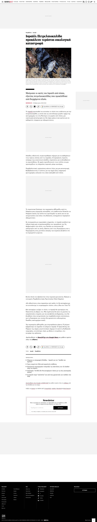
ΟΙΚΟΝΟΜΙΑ (29, 1)
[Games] (91, 2)
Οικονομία (4, 497)
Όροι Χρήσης (28, 493)
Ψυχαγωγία (4, 501)
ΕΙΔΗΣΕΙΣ (79, 1)
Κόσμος (3, 493)
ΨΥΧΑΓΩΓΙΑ (63, 1)
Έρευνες (3, 508)
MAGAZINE (47, 1)
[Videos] (86, 2)
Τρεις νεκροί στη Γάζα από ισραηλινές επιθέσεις (42, 364)
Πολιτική (3, 491)
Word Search (66, 388)
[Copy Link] (38, 106)
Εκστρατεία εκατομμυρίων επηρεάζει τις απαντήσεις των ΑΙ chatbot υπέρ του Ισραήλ (48, 367)
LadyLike (52, 495)
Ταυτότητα (28, 491)
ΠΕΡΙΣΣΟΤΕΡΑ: (29, 357)
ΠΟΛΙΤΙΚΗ (22, 1)
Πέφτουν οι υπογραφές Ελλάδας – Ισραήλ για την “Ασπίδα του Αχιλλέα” (46, 361)
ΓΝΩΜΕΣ (41, 1)
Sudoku (54, 388)
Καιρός (73, 1)
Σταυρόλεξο (47, 388)
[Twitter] (30, 106)
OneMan (51, 493)
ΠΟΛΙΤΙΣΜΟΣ (55, 1)
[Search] (94, 2)
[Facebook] (27, 106)
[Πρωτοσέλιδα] (84, 2)
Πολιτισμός (4, 499)
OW (51, 497)
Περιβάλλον (29, 32)
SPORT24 (52, 491)
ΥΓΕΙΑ (68, 1)
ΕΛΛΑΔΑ (16, 1)
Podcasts (15, 495)
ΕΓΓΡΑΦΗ (84, 490)
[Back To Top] (93, 520)
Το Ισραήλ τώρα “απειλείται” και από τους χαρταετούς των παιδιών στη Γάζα (49, 375)
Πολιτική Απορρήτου (30, 495)
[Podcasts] (89, 2)
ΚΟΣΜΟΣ (35, 1)
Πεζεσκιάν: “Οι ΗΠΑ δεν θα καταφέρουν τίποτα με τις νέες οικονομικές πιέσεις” (49, 371)
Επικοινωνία (28, 497)
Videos (15, 497)
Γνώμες (3, 495)
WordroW (59, 388)
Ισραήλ (34, 32)
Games (33, 388)
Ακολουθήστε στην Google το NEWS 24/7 (37, 383)
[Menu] (2, 2)
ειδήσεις (34, 339)
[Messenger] (34, 106)
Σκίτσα (15, 493)
